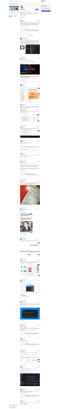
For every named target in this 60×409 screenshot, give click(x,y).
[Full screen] (38, 385)
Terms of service (14, 405)
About (11, 406)
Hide (38, 88)
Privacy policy (10, 405)
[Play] (21, 385)
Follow (37, 9)
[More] (39, 81)
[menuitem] (30, 379)
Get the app (14, 406)
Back (21, 1)
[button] (30, 379)
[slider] (30, 384)
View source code (13, 407)
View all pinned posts (30, 35)
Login (46, 12)
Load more (30, 407)
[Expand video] (37, 385)
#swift (21, 18)
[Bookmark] (34, 81)
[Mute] (22, 385)
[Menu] (39, 9)
